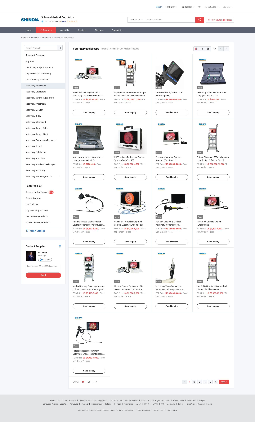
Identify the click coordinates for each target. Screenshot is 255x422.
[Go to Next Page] (226, 49)
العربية (138, 404)
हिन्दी (162, 404)
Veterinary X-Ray (33, 115)
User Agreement (144, 410)
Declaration (158, 410)
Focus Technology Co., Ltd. (108, 410)
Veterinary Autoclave (35, 158)
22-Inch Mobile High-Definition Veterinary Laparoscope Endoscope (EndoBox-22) (89, 95)
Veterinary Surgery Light (37, 134)
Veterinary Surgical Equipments (40, 97)
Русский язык (96, 404)
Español (63, 404)
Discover (99, 30)
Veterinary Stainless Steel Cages (40, 164)
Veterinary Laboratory (36, 91)
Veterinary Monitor (34, 109)
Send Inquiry (89, 112)
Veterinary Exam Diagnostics (39, 176)
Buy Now (30, 61)
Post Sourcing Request (221, 19)
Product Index (178, 400)
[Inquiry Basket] (199, 6)
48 (95, 381)
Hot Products (55, 400)
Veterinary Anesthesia (36, 103)
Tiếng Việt (190, 404)
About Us (64, 30)
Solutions (82, 30)
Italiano (108, 404)
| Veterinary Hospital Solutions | (40, 67)
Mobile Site (191, 400)
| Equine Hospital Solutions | (38, 73)
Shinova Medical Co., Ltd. (56, 17)
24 (83, 382)
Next (223, 381)
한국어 (146, 404)
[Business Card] (60, 246)
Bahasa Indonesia (205, 404)
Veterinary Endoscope (36, 85)
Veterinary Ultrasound (36, 122)
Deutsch (117, 404)
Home (28, 30)
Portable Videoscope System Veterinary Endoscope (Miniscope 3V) (88, 353)
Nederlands (128, 404)
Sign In (159, 6)
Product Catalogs (37, 230)
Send (43, 275)
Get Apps (212, 6)
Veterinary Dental (33, 146)
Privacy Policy (171, 410)
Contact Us (117, 30)
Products (47, 30)
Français (84, 404)
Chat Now (46, 259)
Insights (202, 400)
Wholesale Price (131, 400)
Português (74, 404)
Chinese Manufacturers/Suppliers (92, 400)
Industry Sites (146, 400)
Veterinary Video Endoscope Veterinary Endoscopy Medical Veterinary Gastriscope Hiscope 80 (171, 289)
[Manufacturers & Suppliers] (40, 5)
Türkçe (180, 404)
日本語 (155, 404)
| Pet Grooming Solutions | (37, 79)
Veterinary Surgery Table (37, 128)
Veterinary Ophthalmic (36, 152)
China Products (70, 400)
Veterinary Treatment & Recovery (41, 140)
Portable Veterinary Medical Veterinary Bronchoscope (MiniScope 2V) (168, 224)
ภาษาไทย (171, 404)
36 (89, 381)
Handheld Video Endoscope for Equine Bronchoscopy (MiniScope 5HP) (88, 224)
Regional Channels (162, 400)
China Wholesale (115, 400)
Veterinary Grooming (35, 170)
